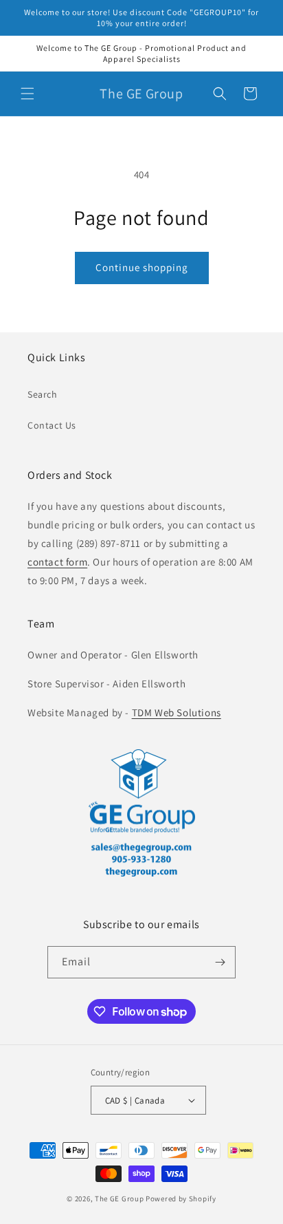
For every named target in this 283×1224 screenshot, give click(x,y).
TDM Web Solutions (176, 712)
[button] (27, 93)
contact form (57, 561)
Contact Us (51, 425)
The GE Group (119, 1198)
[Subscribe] (220, 962)
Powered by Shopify (181, 1198)
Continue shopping (141, 267)
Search (42, 394)
